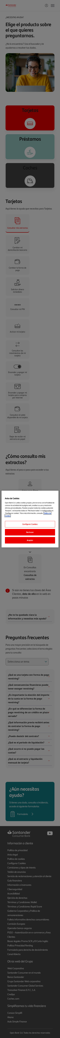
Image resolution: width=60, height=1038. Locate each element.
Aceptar (30, 540)
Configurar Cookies (30, 524)
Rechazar (30, 532)
